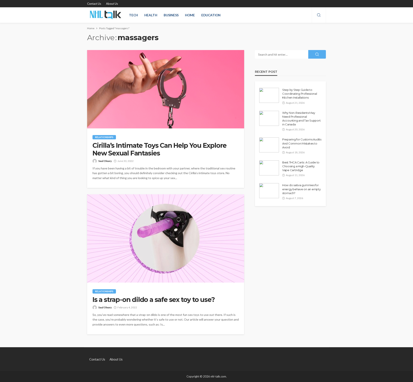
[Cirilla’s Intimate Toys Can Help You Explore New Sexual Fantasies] (165, 89)
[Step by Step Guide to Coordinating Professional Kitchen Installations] (269, 95)
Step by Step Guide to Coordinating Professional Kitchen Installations (299, 93)
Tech (133, 15)
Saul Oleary (105, 161)
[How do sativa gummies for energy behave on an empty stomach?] (269, 190)
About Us (112, 3)
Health (150, 15)
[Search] (318, 15)
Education (210, 15)
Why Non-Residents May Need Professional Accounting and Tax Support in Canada (301, 118)
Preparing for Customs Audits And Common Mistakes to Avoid (301, 143)
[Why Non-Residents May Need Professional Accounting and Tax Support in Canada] (269, 118)
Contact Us (94, 3)
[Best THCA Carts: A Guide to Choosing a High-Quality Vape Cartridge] (269, 167)
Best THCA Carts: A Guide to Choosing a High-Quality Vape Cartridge (300, 166)
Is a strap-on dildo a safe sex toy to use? (153, 300)
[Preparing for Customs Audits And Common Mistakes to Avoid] (269, 144)
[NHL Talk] (105, 15)
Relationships (104, 137)
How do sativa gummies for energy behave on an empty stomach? (301, 189)
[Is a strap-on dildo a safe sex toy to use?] (165, 238)
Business (171, 15)
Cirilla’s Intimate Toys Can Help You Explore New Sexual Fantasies (159, 149)
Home (190, 15)
